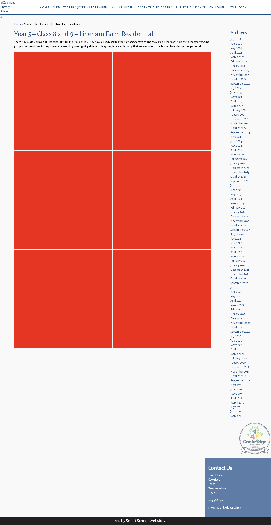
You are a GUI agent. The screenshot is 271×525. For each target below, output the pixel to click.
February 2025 (238, 110)
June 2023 (236, 190)
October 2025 (238, 79)
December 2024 (239, 119)
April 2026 (236, 52)
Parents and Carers (155, 7)
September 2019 (240, 380)
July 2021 (235, 287)
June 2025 (236, 92)
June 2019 (236, 389)
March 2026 (237, 57)
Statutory (238, 7)
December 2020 (239, 318)
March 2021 (237, 305)
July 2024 (235, 137)
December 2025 (239, 70)
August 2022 (237, 234)
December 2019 (239, 367)
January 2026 (238, 66)
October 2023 (238, 177)
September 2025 (240, 83)
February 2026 (238, 61)
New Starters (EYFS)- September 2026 (84, 7)
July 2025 (235, 88)
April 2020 (236, 349)
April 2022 (236, 252)
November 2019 (239, 371)
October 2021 (238, 278)
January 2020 (238, 363)
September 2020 (240, 332)
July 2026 (235, 39)
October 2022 (238, 225)
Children (217, 7)
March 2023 (237, 203)
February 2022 (238, 261)
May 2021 (236, 296)
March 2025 (237, 106)
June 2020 (236, 340)
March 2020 (237, 354)
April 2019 (236, 398)
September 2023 (240, 181)
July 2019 (235, 385)
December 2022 (239, 216)
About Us (126, 7)
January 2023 (237, 212)
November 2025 (239, 75)
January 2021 (237, 314)
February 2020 (238, 358)
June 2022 (236, 243)
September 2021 (240, 283)
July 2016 (235, 411)
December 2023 (239, 168)
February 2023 (238, 208)
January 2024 (238, 163)
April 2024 (236, 150)
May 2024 (236, 145)
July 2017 (235, 407)
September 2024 (240, 132)
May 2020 (236, 345)
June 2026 (236, 44)
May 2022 (236, 247)
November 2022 (239, 221)
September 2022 (240, 230)
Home (44, 7)
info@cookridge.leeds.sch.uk (224, 507)
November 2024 (240, 123)
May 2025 (236, 97)
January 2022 (237, 265)
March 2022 (237, 256)
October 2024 (238, 128)
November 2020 (240, 323)
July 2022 (235, 239)
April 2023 (236, 199)
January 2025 (237, 114)
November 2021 (239, 274)
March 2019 (237, 402)
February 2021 (238, 309)
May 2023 (236, 194)
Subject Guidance (191, 7)
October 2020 (238, 327)
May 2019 (236, 394)
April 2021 (236, 301)
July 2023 (235, 185)
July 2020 (235, 336)
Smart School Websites (145, 520)
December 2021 (239, 270)
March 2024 (237, 154)
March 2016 (237, 416)
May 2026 (236, 48)
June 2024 (236, 141)
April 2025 (236, 101)
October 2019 (238, 376)
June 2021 (236, 292)
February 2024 (238, 159)
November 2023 (239, 172)
